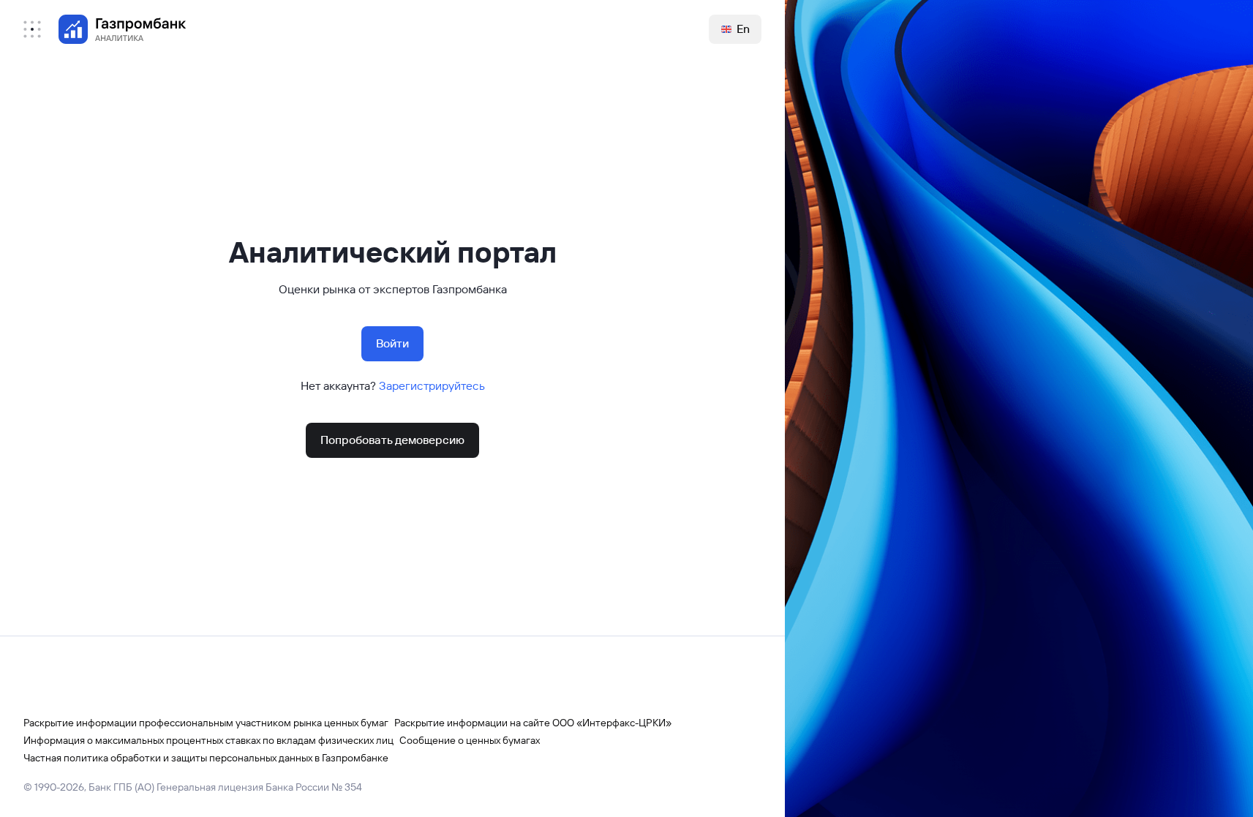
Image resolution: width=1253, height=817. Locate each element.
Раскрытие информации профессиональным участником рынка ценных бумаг (205, 722)
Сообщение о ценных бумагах (469, 740)
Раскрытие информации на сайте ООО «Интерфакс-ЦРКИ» (532, 722)
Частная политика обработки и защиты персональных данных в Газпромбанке (205, 758)
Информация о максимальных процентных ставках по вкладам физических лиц (208, 740)
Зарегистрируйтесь (432, 386)
